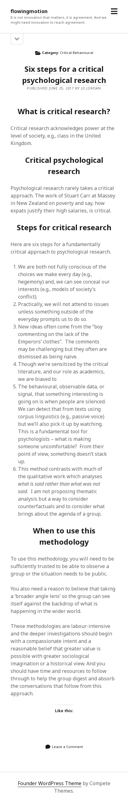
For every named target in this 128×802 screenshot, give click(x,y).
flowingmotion (29, 11)
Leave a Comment (67, 746)
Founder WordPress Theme (49, 783)
